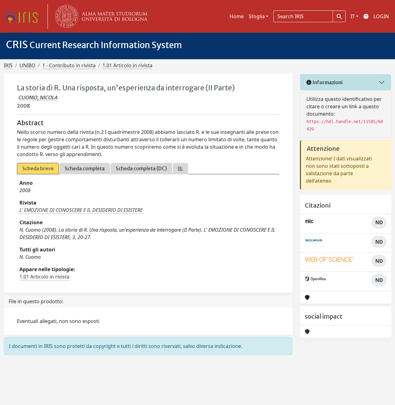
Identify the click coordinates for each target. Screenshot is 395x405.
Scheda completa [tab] (85, 168)
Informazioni (327, 82)
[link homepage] (23, 16)
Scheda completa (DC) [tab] (141, 168)
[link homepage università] (100, 16)
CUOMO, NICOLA (37, 97)
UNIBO (27, 65)
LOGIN (381, 16)
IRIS (8, 65)
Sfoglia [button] (257, 16)
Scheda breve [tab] (38, 168)
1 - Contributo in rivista (69, 65)
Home (237, 16)
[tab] (180, 168)
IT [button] (353, 16)
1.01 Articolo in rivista (127, 65)
